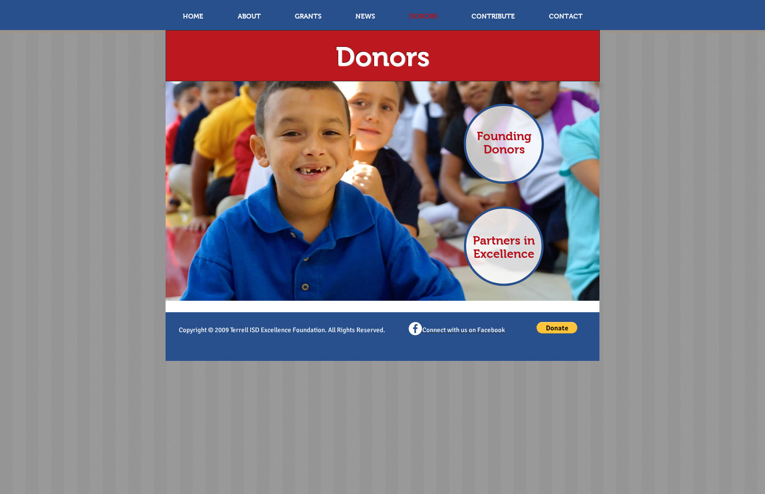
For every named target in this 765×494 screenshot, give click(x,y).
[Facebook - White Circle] (415, 328)
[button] (557, 327)
